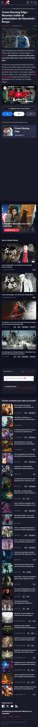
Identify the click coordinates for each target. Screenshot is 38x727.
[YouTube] (12, 706)
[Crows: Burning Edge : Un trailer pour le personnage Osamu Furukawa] (19, 253)
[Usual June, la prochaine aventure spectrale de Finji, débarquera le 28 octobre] (7, 556)
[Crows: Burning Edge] (8, 131)
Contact (4, 716)
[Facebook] (3, 706)
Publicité (10, 716)
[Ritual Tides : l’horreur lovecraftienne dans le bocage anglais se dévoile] (7, 581)
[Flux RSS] (16, 706)
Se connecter (30, 371)
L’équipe (17, 716)
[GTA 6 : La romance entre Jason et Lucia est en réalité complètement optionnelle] (7, 532)
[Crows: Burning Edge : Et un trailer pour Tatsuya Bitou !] (19, 282)
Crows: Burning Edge (22, 130)
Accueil (4, 8)
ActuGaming (7, 2)
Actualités (9, 8)
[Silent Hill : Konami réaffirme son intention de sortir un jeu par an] (7, 617)
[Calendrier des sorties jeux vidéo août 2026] (19, 218)
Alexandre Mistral (6, 26)
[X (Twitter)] (7, 706)
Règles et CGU (5, 724)
